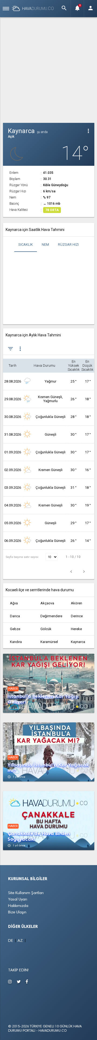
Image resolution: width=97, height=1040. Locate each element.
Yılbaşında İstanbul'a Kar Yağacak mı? (48, 767)
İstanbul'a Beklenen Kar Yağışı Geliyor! (43, 699)
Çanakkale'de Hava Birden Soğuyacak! (39, 836)
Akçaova (47, 603)
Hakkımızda (18, 906)
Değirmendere (51, 616)
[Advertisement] (48, 69)
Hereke (76, 629)
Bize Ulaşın (17, 912)
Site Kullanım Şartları (26, 893)
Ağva (14, 603)
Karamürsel (49, 642)
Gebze (15, 629)
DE (11, 941)
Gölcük (45, 629)
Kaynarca (78, 642)
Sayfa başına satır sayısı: (23, 557)
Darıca (15, 616)
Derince (77, 616)
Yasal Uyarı (17, 900)
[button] (64, 8)
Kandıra (16, 642)
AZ (21, 941)
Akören (76, 603)
